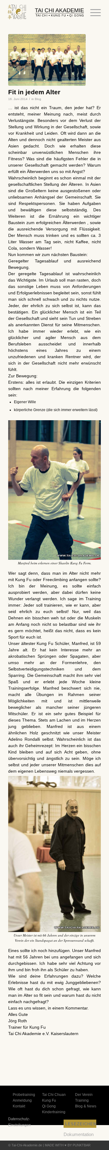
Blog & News (85, 1106)
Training (82, 1100)
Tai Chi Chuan (54, 1095)
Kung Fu (49, 1100)
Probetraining (24, 1095)
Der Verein (84, 1095)
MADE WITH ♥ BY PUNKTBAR (68, 1145)
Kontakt (19, 1106)
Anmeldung (22, 1100)
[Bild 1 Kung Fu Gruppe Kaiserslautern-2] (47, 60)
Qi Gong (49, 1106)
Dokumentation (79, 1134)
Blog (38, 99)
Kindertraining (53, 1112)
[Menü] (92, 13)
